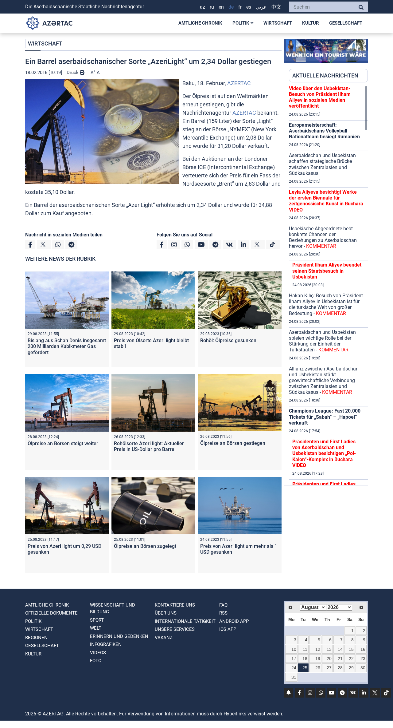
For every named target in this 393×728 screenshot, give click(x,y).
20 (329, 658)
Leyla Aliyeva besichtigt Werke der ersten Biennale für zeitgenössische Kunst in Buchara (326, 201)
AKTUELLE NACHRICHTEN (325, 75)
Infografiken (106, 644)
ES (248, 7)
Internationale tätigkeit (185, 621)
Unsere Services (175, 629)
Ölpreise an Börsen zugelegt (145, 546)
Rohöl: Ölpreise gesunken (228, 340)
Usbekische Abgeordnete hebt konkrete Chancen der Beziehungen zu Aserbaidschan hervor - (323, 237)
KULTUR (310, 23)
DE (231, 7)
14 (340, 649)
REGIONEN (36, 637)
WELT (95, 628)
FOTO (95, 660)
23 (362, 658)
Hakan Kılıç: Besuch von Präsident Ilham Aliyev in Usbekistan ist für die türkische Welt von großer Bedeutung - (326, 304)
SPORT (97, 620)
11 (305, 649)
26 (317, 667)
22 (351, 658)
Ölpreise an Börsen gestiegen (232, 443)
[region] (328, 285)
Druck (73, 72)
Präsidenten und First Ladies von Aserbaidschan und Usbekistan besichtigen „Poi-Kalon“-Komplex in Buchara (324, 453)
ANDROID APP (234, 621)
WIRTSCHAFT (277, 23)
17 (293, 658)
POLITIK (241, 23)
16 (362, 649)
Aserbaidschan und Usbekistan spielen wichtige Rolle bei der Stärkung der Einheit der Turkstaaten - (322, 341)
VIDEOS (98, 652)
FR (240, 7)
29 (351, 667)
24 (293, 667)
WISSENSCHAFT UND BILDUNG (112, 608)
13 (329, 649)
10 (293, 649)
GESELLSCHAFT (345, 23)
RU (212, 7)
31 (293, 677)
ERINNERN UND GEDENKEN (119, 636)
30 (362, 667)
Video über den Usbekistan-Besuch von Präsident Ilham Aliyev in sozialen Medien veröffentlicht (320, 97)
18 (304, 658)
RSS (223, 613)
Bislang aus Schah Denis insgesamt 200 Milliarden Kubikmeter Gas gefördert (67, 346)
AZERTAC (239, 83)
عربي (261, 7)
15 (351, 649)
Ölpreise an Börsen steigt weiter (63, 443)
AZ (202, 7)
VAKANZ (164, 637)
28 (340, 667)
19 (317, 658)
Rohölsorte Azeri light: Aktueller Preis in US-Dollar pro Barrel (149, 446)
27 (329, 667)
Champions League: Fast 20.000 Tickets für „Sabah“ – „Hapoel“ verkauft (324, 416)
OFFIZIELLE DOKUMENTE (51, 613)
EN (221, 7)
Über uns (166, 613)
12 (317, 649)
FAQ (223, 605)
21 (340, 658)
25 (304, 667)
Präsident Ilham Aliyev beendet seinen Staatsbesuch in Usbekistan (326, 270)
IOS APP (227, 629)
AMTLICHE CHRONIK (200, 23)
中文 (276, 7)
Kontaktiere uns (175, 605)
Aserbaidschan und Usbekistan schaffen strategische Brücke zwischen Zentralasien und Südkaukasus (322, 164)
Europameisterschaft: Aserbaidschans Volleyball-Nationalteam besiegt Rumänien (324, 131)
